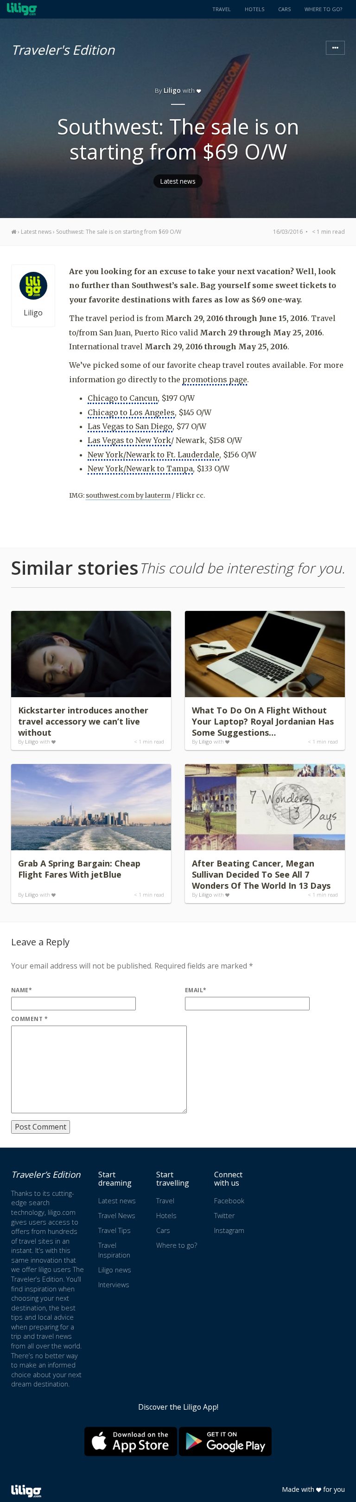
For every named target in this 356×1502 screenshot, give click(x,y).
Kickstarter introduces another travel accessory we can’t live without (83, 721)
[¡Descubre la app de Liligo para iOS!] (130, 1441)
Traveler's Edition (62, 48)
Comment (29, 1019)
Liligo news (114, 1269)
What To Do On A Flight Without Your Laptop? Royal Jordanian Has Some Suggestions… (263, 721)
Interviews (113, 1284)
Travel (221, 9)
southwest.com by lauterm (128, 495)
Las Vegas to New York (129, 440)
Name (21, 990)
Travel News (116, 1215)
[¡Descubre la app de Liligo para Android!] (225, 1441)
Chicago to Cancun (123, 398)
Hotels (254, 9)
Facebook (229, 1200)
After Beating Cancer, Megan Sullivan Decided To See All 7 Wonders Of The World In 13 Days (261, 874)
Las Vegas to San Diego (130, 426)
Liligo (172, 90)
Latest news (178, 181)
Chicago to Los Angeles (131, 412)
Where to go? (323, 9)
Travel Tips (114, 1230)
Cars (284, 9)
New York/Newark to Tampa (140, 468)
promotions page (214, 379)
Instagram (229, 1230)
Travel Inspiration (114, 1250)
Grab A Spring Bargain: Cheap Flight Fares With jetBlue (79, 869)
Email (196, 990)
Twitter (224, 1215)
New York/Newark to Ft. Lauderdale (153, 454)
